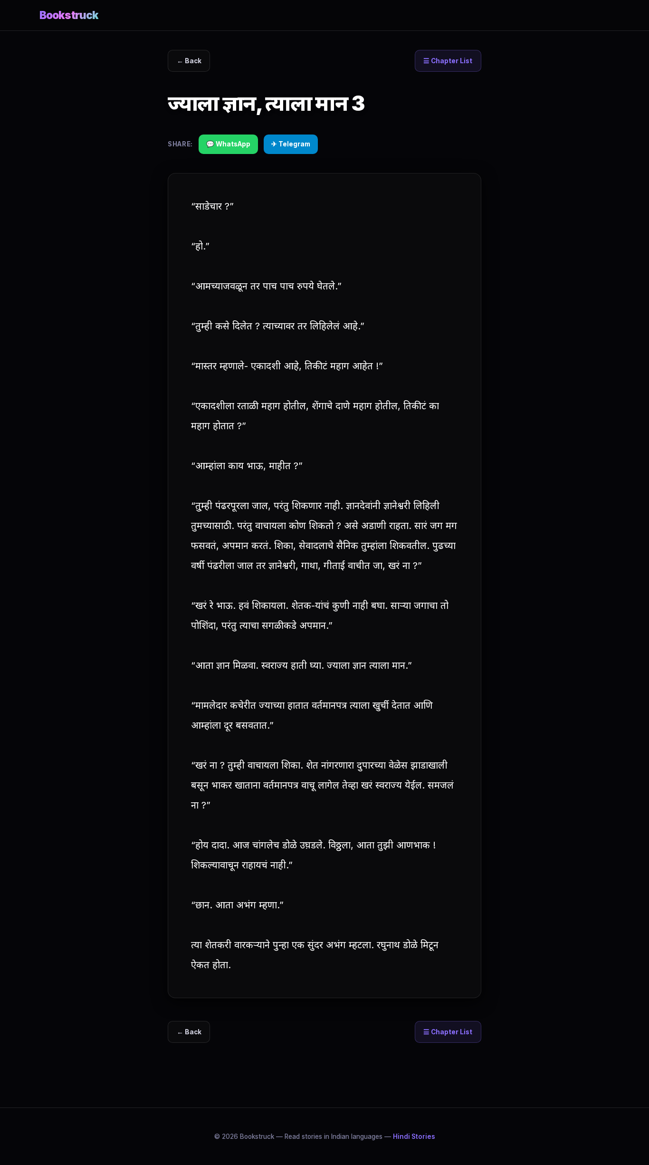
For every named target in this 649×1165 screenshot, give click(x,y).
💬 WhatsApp (228, 144)
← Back (189, 61)
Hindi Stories (414, 1136)
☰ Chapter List (447, 61)
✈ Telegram (290, 144)
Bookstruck (68, 15)
